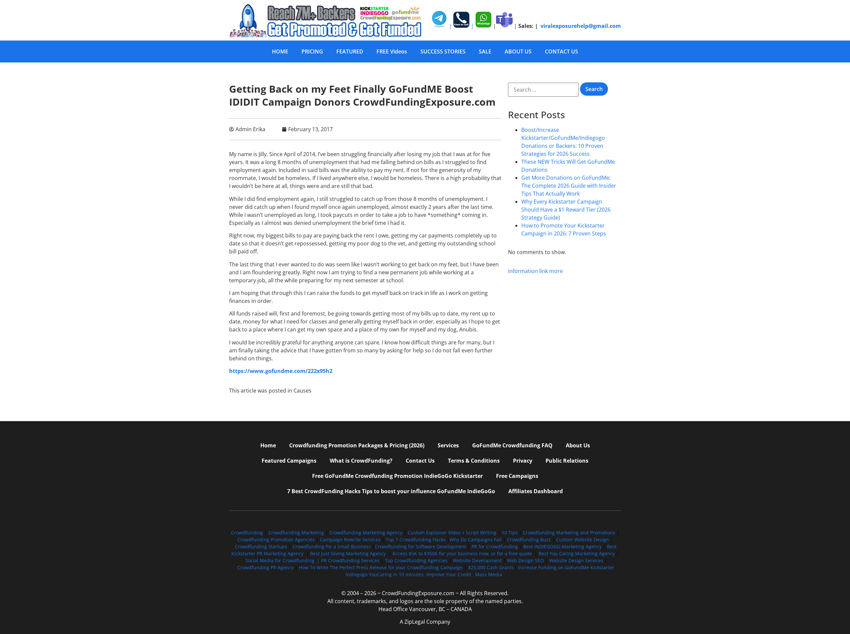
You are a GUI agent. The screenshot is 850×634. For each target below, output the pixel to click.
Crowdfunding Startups (261, 546)
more (556, 271)
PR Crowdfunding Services (350, 560)
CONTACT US (561, 51)
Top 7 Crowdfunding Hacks (416, 539)
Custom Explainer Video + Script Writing (452, 532)
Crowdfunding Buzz (529, 539)
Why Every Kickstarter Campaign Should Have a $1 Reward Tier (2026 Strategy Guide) (566, 209)
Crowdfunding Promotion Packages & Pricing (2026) (356, 445)
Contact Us (420, 460)
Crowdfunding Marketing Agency (365, 532)
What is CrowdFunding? (361, 460)
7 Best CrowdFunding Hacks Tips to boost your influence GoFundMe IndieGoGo (391, 491)
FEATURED (349, 51)
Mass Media (488, 574)
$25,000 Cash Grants (491, 567)
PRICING (312, 51)
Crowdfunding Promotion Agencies (276, 539)
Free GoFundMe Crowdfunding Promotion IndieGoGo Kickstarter (397, 476)
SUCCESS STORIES (443, 51)
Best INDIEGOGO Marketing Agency (562, 546)
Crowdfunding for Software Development (420, 546)
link (543, 271)
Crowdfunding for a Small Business (332, 546)
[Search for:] (543, 90)
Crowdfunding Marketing (296, 532)
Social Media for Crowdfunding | (283, 560)
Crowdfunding (247, 532)
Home (268, 445)
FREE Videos (392, 51)
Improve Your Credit (449, 574)
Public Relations (567, 460)
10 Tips (510, 532)
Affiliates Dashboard (535, 491)
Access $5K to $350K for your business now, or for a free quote (462, 553)
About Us (578, 445)
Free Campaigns (517, 476)
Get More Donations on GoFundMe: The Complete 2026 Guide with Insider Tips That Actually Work (568, 185)
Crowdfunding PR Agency (265, 567)
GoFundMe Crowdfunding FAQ (512, 445)
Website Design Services (576, 560)
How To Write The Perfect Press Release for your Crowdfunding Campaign (381, 567)
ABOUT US (518, 51)
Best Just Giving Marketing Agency (348, 553)
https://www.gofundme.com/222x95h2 (280, 371)
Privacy (522, 460)
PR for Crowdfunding (494, 546)
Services (448, 445)
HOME (280, 51)
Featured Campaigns (289, 460)
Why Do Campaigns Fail (476, 539)
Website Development (477, 560)
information (523, 271)
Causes (302, 390)
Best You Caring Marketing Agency (577, 553)
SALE (485, 51)
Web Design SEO (525, 560)
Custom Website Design (582, 539)
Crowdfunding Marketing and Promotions (569, 532)
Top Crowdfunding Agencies (416, 560)
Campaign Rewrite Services (350, 539)
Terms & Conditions (474, 460)
